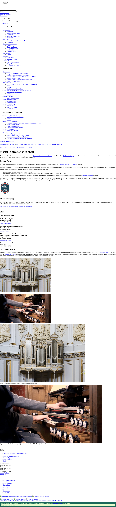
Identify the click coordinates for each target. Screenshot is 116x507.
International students (9, 129)
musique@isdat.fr (4, 231)
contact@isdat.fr (4, 473)
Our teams (6, 39)
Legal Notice (6, 485)
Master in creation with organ (15, 81)
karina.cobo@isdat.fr (5, 223)
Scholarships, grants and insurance (16, 133)
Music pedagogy (7, 459)
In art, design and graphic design (15, 117)
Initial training (7, 72)
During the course (11, 101)
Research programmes (13, 98)
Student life (6, 132)
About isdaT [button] (6, 19)
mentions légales (57, 503)
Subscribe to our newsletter (7, 141)
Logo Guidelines (7, 483)
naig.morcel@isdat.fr (5, 240)
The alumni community (13, 62)
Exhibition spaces (11, 51)
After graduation (11, 102)
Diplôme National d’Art (13, 78)
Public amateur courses (13, 86)
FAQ (4, 489)
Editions (9, 54)
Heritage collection (12, 47)
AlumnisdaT (6, 60)
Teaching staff (10, 42)
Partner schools (11, 105)
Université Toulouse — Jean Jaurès (42, 156)
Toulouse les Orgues (68, 156)
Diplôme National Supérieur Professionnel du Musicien (21, 76)
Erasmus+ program (12, 107)
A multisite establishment (13, 36)
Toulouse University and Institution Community (19, 138)
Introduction (10, 31)
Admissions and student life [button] (10, 22)
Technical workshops (12, 48)
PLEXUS (9, 87)
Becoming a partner (12, 59)
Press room (10, 37)
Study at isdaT (4, 147)
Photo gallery (7, 488)
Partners (5, 56)
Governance (10, 34)
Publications (6, 53)
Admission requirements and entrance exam (15, 453)
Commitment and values (13, 33)
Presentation (6, 30)
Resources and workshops (10, 44)
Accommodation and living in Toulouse (17, 137)
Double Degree (7, 458)
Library (9, 45)
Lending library (11, 50)
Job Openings (7, 482)
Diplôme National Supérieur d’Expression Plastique (20, 79)
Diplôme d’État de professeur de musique (18, 75)
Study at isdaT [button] (7, 20)
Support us (6, 492)
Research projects (8, 96)
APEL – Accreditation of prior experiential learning (17, 90)
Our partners (10, 57)
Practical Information (9, 480)
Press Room (6, 491)
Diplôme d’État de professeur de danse (17, 73)
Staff (4, 461)
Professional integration (9, 99)
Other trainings (7, 82)
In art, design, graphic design (14, 92)
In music (9, 93)
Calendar (5, 23)
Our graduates (10, 64)
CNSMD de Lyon (105, 252)
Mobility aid (10, 109)
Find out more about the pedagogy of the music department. (16, 206)
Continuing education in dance (15, 89)
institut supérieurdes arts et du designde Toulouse (5, 14)
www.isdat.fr (3, 474)
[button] (58, 6)
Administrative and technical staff (16, 41)
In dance (9, 95)
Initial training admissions (10, 115)
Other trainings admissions (10, 121)
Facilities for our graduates (14, 65)
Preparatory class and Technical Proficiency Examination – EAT (24, 84)
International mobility (9, 104)
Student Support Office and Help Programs (18, 135)
